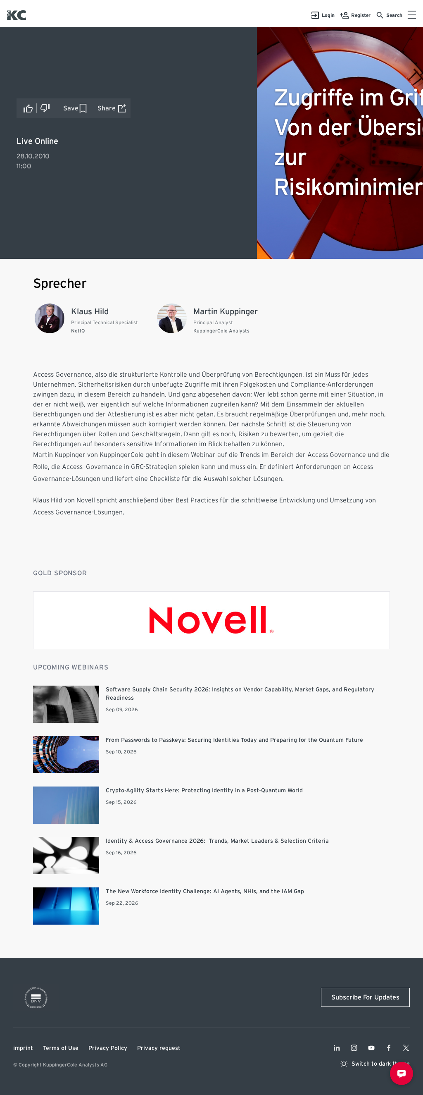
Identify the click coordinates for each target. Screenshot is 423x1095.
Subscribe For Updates (365, 997)
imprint (23, 1048)
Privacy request (159, 1048)
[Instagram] (354, 1048)
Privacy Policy (107, 1048)
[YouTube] (371, 1048)
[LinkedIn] (336, 1048)
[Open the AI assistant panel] (401, 1073)
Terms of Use (60, 1048)
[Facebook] (388, 1048)
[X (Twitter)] (406, 1048)
